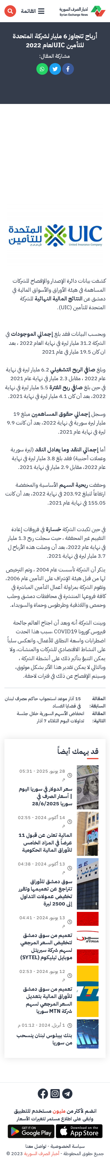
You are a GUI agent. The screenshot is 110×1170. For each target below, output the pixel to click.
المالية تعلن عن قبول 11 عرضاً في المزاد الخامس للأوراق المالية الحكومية (45, 842)
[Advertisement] (55, 142)
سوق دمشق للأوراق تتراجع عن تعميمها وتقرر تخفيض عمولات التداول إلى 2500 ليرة (45, 892)
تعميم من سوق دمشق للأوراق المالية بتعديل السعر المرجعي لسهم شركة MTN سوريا (47, 1000)
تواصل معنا (36, 1146)
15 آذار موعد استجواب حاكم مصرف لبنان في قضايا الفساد (43, 702)
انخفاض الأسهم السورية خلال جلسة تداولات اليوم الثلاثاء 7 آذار (50, 717)
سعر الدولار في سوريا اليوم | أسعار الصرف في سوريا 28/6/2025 (45, 796)
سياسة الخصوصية (67, 1146)
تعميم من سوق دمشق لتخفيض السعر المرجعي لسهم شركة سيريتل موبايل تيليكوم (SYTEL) (46, 946)
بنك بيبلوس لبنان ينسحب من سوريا (44, 1038)
